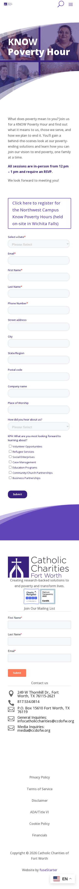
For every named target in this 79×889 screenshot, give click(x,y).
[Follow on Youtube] (51, 737)
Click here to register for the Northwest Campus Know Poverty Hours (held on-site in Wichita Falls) (37, 213)
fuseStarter (48, 870)
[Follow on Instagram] (43, 737)
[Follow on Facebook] (27, 737)
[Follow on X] (35, 737)
